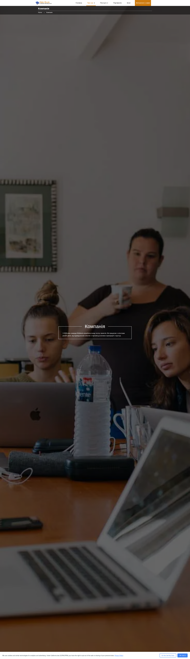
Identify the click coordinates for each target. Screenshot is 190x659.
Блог (129, 3)
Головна (79, 3)
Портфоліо (117, 3)
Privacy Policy (119, 655)
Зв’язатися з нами (143, 3)
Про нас (90, 3)
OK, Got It (182, 655)
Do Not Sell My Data (168, 655)
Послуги (103, 3)
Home (40, 12)
